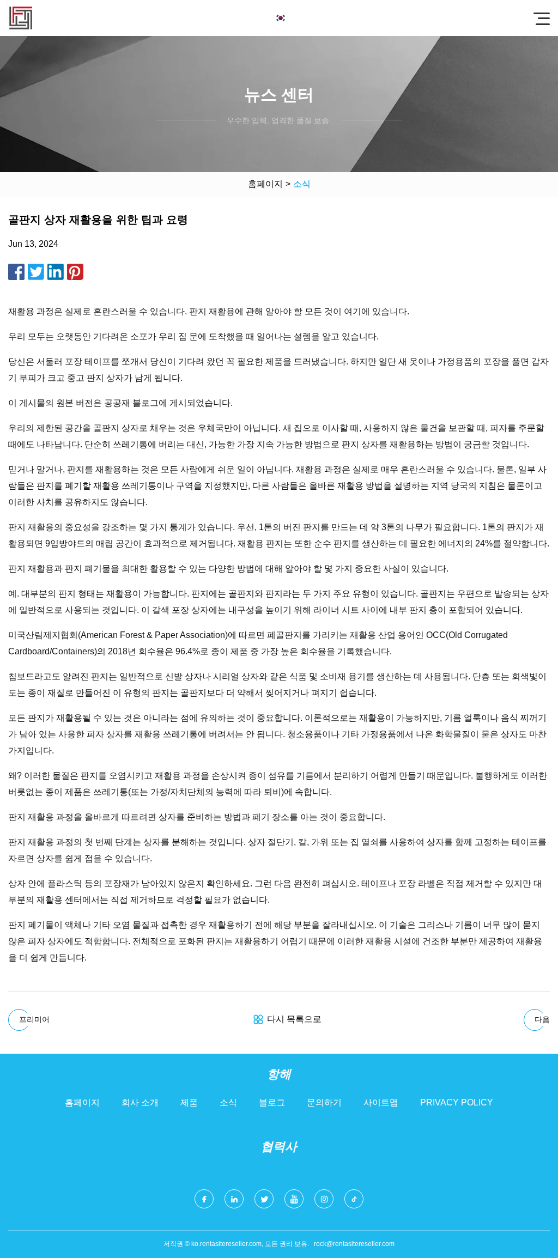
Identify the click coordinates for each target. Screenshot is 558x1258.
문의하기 (324, 1102)
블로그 (272, 1102)
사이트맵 (380, 1102)
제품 (189, 1102)
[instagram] (323, 1198)
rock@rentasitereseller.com (354, 1244)
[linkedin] (234, 1198)
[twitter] (264, 1198)
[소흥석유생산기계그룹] (20, 18)
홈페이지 (265, 184)
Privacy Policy (456, 1102)
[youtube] (294, 1198)
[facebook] (204, 1198)
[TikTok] (353, 1198)
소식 (228, 1102)
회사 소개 (140, 1102)
